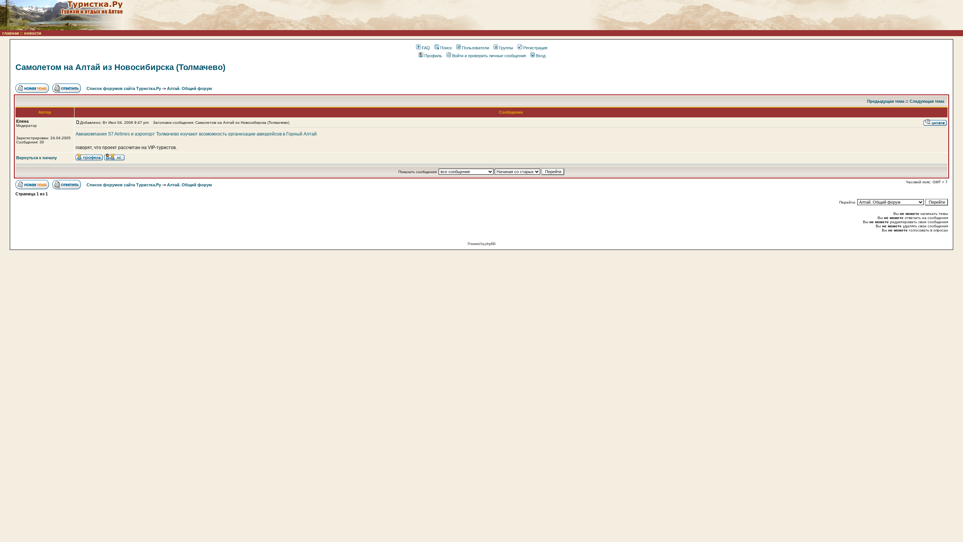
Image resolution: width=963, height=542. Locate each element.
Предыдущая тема (885, 101)
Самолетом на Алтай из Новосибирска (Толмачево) (120, 67)
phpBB (490, 244)
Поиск (446, 48)
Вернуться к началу (36, 157)
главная (10, 33)
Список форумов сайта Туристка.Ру (124, 88)
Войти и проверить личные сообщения (489, 55)
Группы (506, 48)
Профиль (433, 55)
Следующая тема (927, 101)
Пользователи (475, 48)
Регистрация (535, 48)
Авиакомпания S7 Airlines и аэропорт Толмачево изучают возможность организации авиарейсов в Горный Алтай (196, 134)
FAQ (426, 48)
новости (32, 33)
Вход (540, 55)
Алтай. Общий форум (189, 88)
